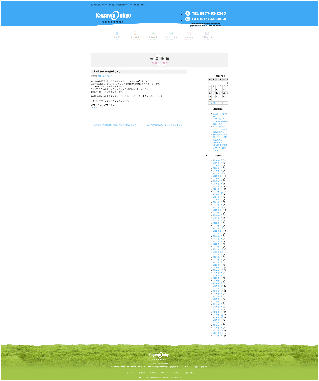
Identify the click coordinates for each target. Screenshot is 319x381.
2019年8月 (217, 296)
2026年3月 (217, 171)
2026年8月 (217, 160)
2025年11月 (218, 176)
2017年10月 (218, 336)
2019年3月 (217, 307)
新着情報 (177, 373)
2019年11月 (218, 288)
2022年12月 (218, 228)
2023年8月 (217, 215)
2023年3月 (217, 226)
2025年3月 (217, 186)
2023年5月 (217, 220)
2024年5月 (217, 202)
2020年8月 (217, 275)
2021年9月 (217, 254)
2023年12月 (218, 207)
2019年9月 (217, 294)
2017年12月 (218, 330)
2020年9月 (217, 273)
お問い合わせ (189, 373)
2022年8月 (217, 236)
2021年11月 (218, 252)
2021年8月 (217, 257)
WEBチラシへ (97, 108)
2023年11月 (218, 210)
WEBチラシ (165, 373)
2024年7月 (217, 199)
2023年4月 (217, 223)
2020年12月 (218, 267)
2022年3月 (217, 247)
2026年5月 (217, 165)
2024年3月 (217, 205)
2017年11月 (218, 333)
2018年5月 (217, 325)
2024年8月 (217, 197)
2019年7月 (217, 299)
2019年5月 (217, 301)
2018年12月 (218, 312)
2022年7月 (217, 239)
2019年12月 (218, 286)
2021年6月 (217, 260)
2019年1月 (217, 309)
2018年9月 (217, 320)
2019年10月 (218, 291)
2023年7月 (217, 218)
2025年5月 (217, 184)
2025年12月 (218, 173)
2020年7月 (217, 278)
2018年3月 (217, 328)
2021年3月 (217, 265)
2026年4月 (217, 168)
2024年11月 (218, 192)
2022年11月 (218, 231)
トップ (132, 373)
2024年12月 (218, 189)
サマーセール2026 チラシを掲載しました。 (220, 121)
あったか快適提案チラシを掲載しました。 (167, 125)
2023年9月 (217, 213)
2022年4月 (217, 244)
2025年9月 (217, 178)
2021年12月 (218, 249)
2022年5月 (217, 241)
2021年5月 (217, 262)
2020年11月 (218, 270)
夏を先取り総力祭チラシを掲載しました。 (220, 137)
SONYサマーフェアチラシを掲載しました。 (220, 129)
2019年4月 (217, 304)
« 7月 (213, 103)
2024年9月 (217, 194)
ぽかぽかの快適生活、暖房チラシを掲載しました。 (115, 125)
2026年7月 (217, 163)
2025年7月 (217, 181)
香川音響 (142, 373)
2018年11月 (218, 315)
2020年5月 (217, 281)
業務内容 (153, 373)
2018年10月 (218, 317)
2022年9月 (217, 233)
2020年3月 (217, 283)
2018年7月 (217, 322)
